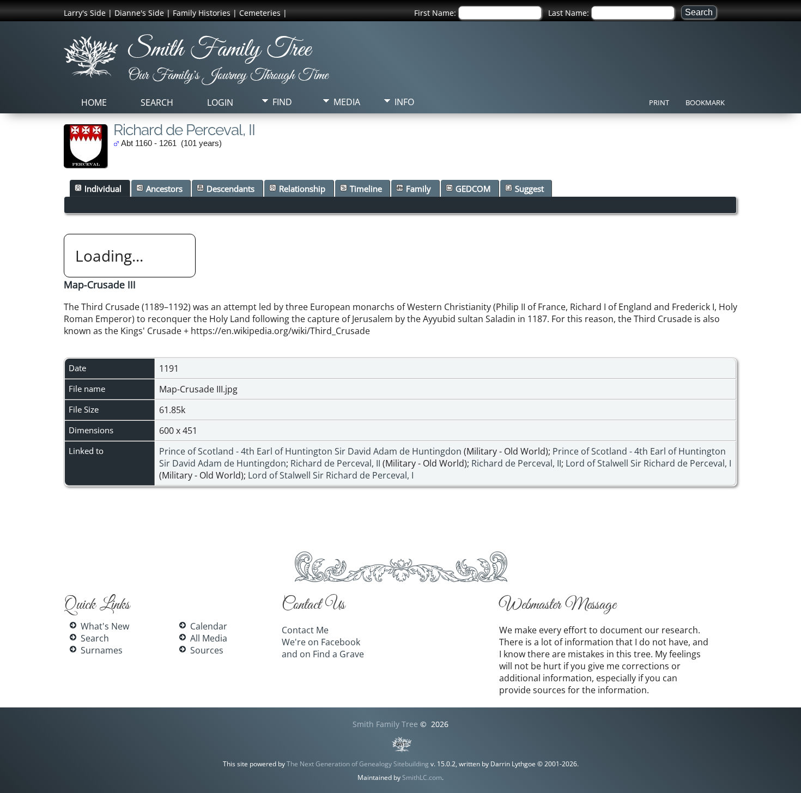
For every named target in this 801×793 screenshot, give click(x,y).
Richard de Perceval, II (335, 463)
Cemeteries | (263, 13)
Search (157, 102)
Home (94, 102)
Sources (206, 650)
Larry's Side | (88, 13)
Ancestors (164, 188)
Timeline (366, 188)
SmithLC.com (422, 777)
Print (659, 102)
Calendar (208, 626)
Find (282, 102)
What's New (105, 626)
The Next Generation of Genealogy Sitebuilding (358, 763)
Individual (103, 188)
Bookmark (705, 102)
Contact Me (305, 630)
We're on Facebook (321, 642)
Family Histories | (205, 13)
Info (404, 102)
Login (220, 102)
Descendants (230, 188)
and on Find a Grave (323, 654)
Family (418, 188)
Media (346, 102)
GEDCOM (473, 188)
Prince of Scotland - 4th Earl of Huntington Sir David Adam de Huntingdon (310, 451)
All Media (208, 638)
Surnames (102, 650)
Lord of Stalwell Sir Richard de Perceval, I (648, 463)
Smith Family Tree (219, 49)
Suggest (529, 188)
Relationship (302, 188)
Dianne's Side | (142, 13)
